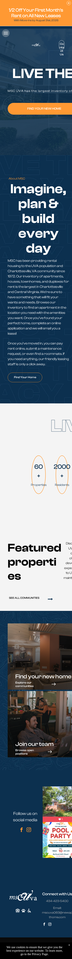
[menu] (6, 33)
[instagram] (29, 830)
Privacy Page (40, 954)
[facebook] (21, 830)
